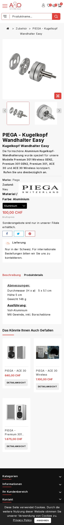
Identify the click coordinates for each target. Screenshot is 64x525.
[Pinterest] (30, 233)
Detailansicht (16, 382)
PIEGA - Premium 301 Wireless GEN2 (14, 434)
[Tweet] (19, 233)
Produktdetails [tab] (33, 275)
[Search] (56, 16)
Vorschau (27, 350)
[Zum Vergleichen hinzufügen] (27, 343)
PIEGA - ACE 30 (15, 370)
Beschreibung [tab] (11, 275)
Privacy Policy (22, 520)
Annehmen (43, 520)
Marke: (6, 180)
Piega (16, 180)
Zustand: (8, 184)
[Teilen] (7, 233)
